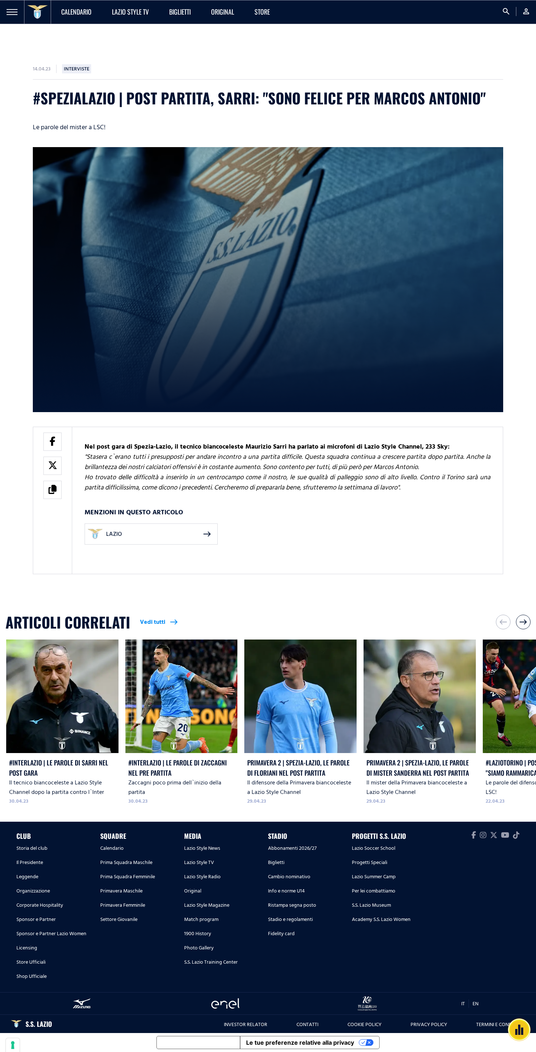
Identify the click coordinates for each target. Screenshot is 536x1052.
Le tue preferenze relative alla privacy (300, 1042)
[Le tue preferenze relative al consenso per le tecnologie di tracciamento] (13, 1045)
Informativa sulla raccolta (198, 1042)
